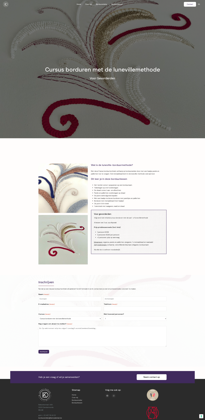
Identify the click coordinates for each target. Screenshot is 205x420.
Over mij (75, 397)
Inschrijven (44, 352)
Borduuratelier (77, 400)
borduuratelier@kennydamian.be (50, 418)
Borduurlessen (77, 403)
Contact (190, 4)
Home (74, 395)
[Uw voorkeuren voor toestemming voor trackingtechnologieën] (201, 416)
